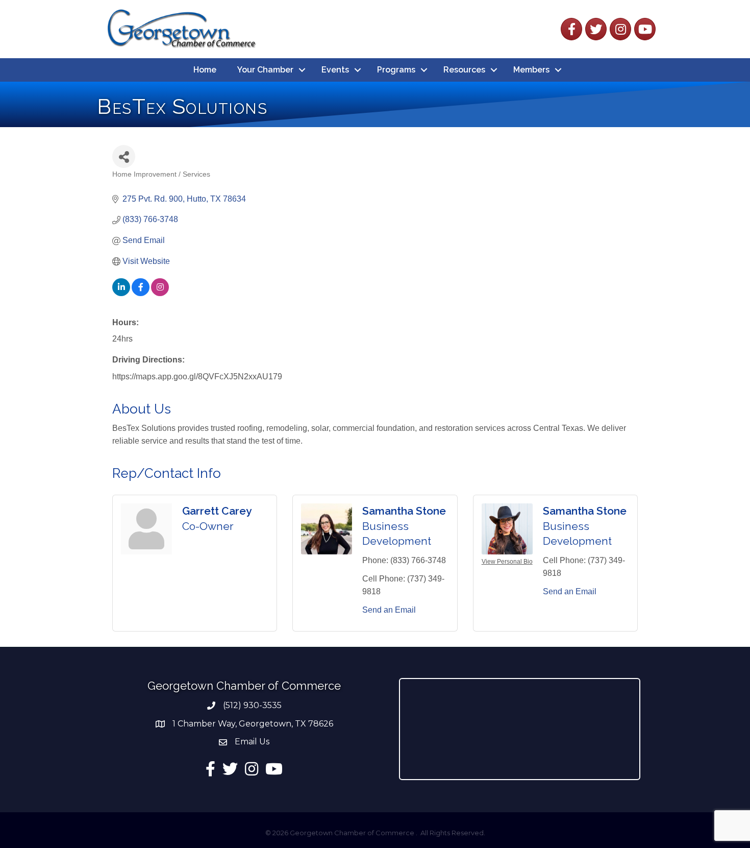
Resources (464, 70)
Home (204, 70)
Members (531, 70)
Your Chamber (265, 70)
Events (335, 70)
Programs (396, 70)
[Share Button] (123, 156)
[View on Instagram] (160, 293)
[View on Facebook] (140, 293)
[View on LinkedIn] (121, 293)
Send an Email (389, 609)
